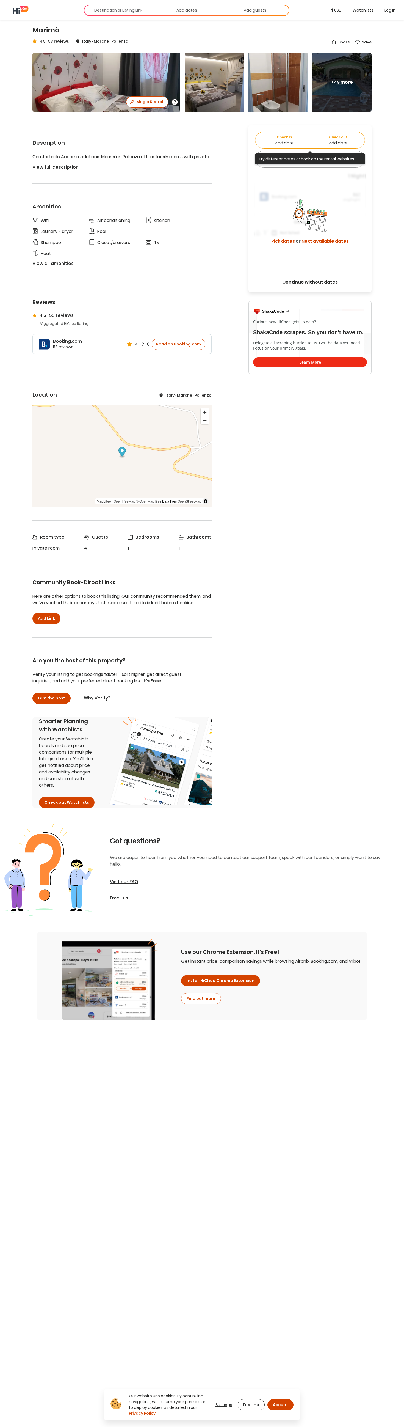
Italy (86, 41)
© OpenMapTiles (148, 501)
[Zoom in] (205, 412)
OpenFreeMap (124, 501)
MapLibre (104, 501)
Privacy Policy (142, 1413)
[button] (336, 10)
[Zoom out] (205, 420)
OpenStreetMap (189, 501)
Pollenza (119, 41)
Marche (101, 41)
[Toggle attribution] (205, 501)
